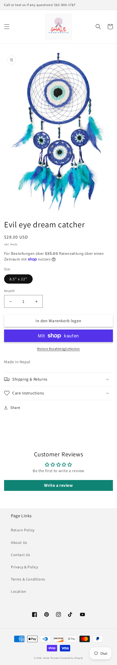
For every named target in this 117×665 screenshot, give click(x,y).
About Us (19, 542)
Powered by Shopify (71, 657)
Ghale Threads (51, 657)
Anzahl (9, 290)
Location (18, 591)
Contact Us (20, 554)
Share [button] (15, 407)
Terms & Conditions (28, 579)
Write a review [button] (58, 485)
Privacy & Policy (24, 566)
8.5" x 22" (18, 279)
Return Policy (23, 530)
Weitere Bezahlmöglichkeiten (58, 349)
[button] (7, 27)
